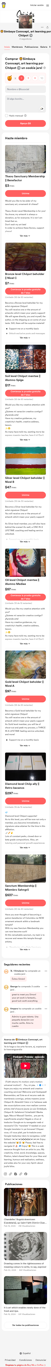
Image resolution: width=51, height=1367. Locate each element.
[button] (47, 5)
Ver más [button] (24, 236)
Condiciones (25, 1360)
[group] (25, 192)
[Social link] (10, 1174)
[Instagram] (5, 1174)
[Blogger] (15, 1174)
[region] (25, 91)
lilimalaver (19, 971)
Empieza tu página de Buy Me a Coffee (24, 1365)
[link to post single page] (25, 1208)
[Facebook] (25, 1174)
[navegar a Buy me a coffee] (4, 5)
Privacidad (10, 1360)
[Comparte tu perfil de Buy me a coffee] (47, 27)
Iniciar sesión (37, 5)
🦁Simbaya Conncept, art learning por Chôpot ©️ (25, 33)
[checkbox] (14, 115)
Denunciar (41, 1360)
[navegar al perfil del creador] (25, 22)
